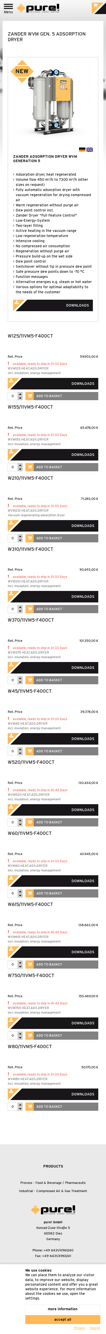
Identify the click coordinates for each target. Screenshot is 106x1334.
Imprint (95, 1328)
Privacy (79, 1328)
